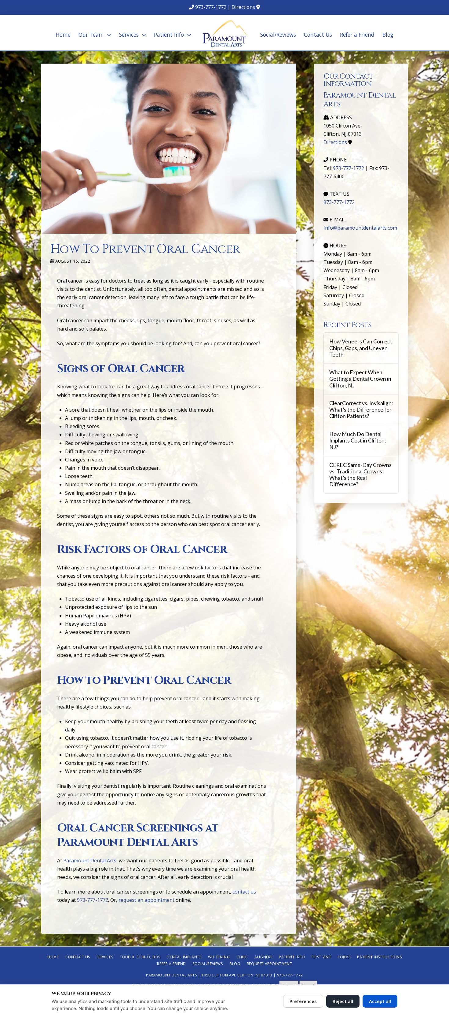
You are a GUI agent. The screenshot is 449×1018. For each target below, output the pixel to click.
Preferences (303, 1001)
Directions (243, 7)
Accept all (380, 1001)
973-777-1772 (210, 7)
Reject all (343, 1001)
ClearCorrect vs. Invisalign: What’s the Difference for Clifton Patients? (361, 409)
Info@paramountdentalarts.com (360, 227)
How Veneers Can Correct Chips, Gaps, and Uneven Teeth (360, 347)
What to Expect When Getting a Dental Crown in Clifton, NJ (360, 378)
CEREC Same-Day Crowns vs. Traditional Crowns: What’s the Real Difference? (360, 474)
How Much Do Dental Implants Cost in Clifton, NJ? (357, 440)
